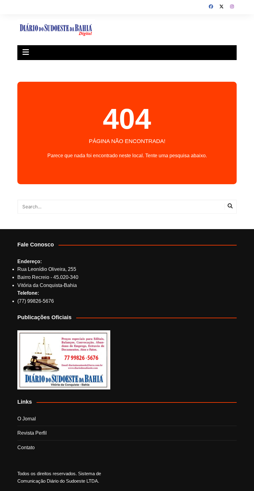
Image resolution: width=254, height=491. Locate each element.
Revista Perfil (32, 433)
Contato (26, 447)
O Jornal (26, 418)
